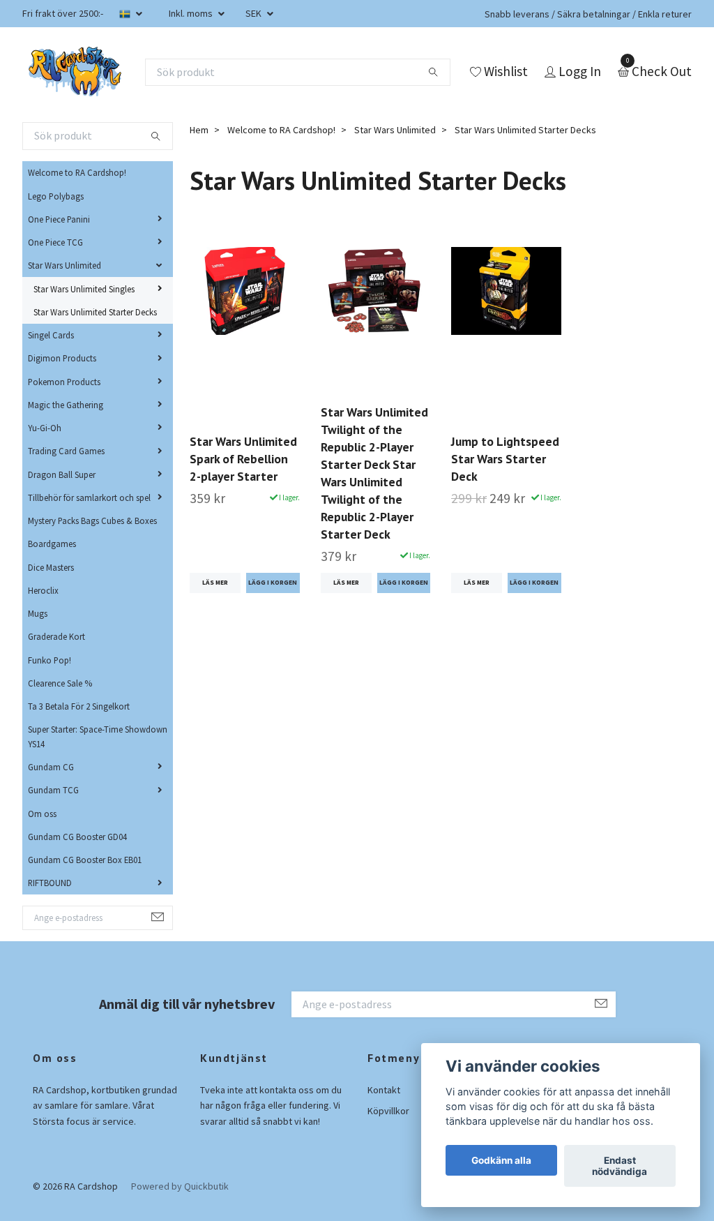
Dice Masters (51, 567)
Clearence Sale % (60, 683)
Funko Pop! (49, 660)
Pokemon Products (64, 381)
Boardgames (52, 543)
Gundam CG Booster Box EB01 (85, 859)
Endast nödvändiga (619, 1166)
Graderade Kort (56, 636)
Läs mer (215, 582)
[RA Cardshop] (75, 72)
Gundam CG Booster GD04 (77, 836)
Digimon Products (62, 358)
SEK (254, 13)
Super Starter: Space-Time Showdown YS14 (97, 736)
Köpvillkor (388, 1110)
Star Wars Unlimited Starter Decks (95, 311)
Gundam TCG (53, 789)
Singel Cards (51, 334)
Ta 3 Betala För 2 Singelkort (79, 706)
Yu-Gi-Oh (44, 427)
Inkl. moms (192, 13)
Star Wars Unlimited (64, 265)
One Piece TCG (55, 242)
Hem (199, 129)
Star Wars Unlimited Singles (84, 288)
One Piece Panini (59, 219)
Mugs (37, 613)
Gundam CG (51, 766)
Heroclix (43, 590)
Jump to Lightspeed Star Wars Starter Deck (505, 458)
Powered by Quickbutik (180, 1186)
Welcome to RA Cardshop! (77, 172)
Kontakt (383, 1090)
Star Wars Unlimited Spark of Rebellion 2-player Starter (243, 458)
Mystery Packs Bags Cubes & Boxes (92, 520)
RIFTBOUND (50, 882)
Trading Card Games (66, 450)
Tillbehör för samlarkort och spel (89, 497)
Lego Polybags (56, 196)
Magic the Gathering (65, 404)
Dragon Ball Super (62, 474)
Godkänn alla (501, 1160)
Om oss (42, 813)
